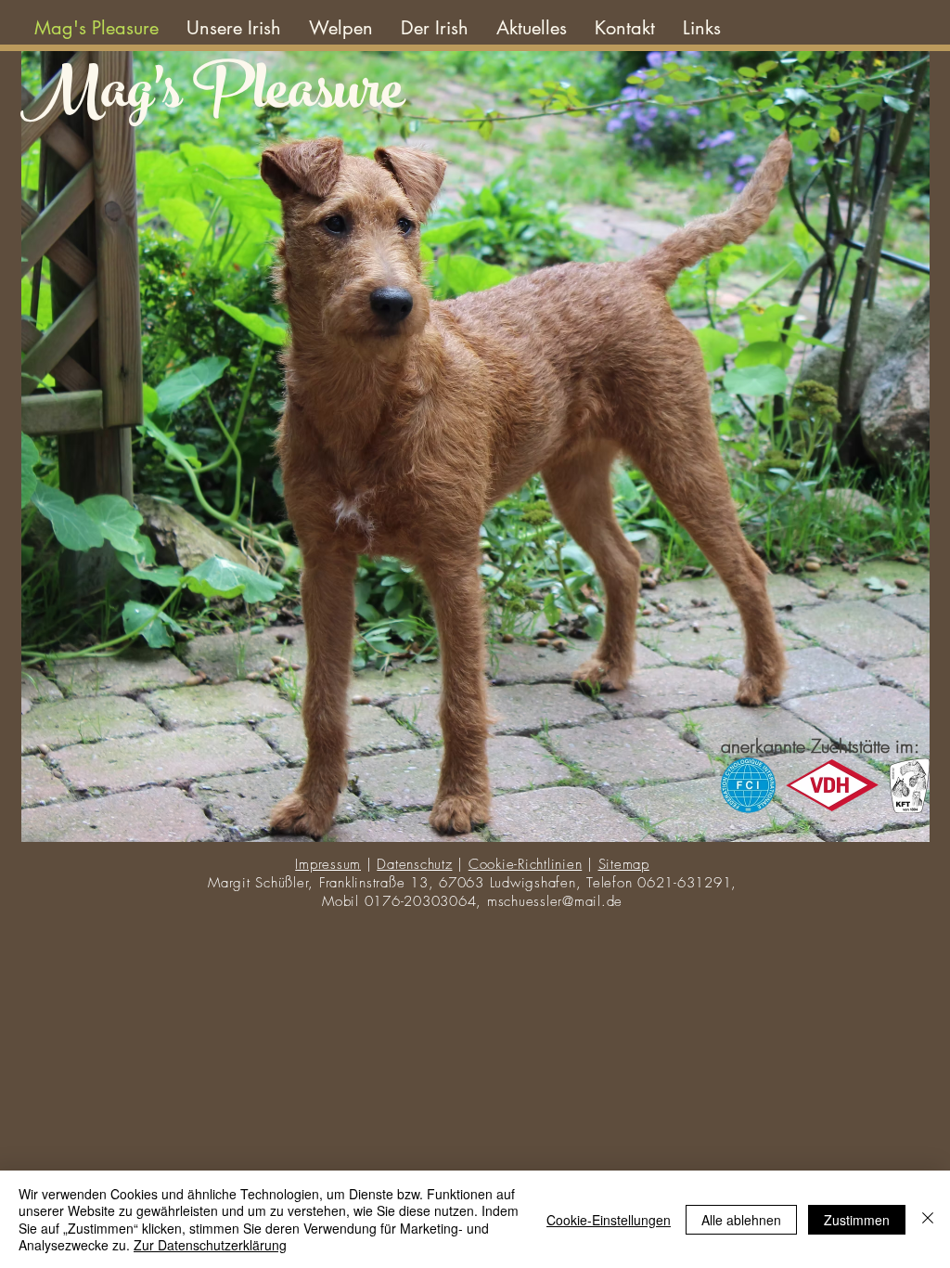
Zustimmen (857, 1219)
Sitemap (623, 864)
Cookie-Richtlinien (526, 864)
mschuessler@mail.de (555, 901)
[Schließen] (928, 1219)
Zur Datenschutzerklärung (210, 1245)
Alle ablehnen (741, 1219)
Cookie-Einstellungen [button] (608, 1219)
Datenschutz (414, 864)
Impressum (328, 864)
